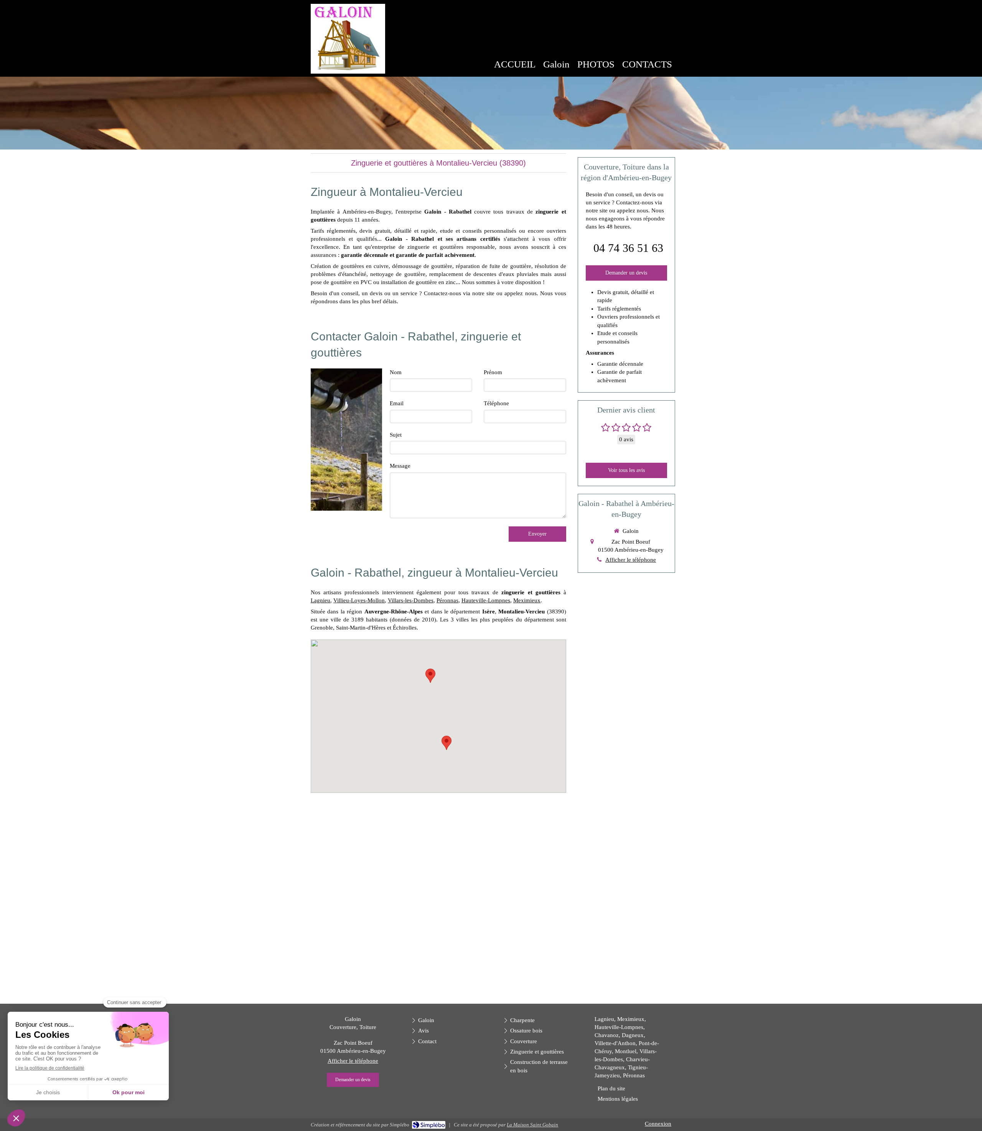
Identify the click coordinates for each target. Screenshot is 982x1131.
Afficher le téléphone (630, 560)
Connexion (658, 1124)
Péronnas (447, 600)
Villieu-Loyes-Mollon (359, 600)
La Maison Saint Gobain (532, 1125)
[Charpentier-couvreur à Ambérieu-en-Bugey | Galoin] (348, 39)
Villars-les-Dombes (410, 600)
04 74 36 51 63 (628, 248)
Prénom (493, 372)
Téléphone (496, 403)
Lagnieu (320, 600)
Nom (396, 372)
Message (400, 466)
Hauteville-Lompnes (485, 600)
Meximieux (526, 600)
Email (397, 403)
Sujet (396, 435)
